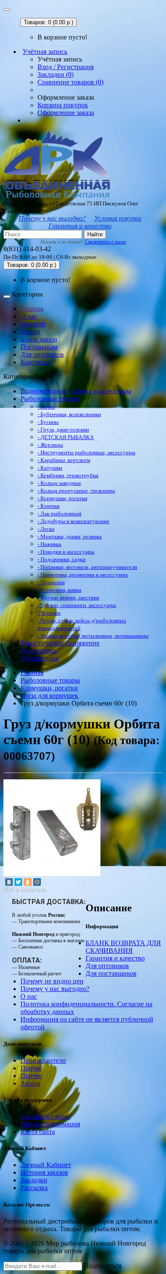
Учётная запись (45, 51)
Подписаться (102, 1265)
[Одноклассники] (27, 882)
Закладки (33, 1180)
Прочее (31, 1068)
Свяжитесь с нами (105, 242)
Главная (31, 308)
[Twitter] (18, 882)
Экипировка (38, 650)
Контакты (34, 362)
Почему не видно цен (51, 981)
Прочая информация (50, 1124)
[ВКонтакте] (9, 882)
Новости (33, 324)
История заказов (44, 1172)
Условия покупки (117, 218)
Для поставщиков (111, 973)
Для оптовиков (42, 354)
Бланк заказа (38, 339)
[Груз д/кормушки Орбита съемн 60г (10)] (51, 873)
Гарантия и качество (80, 226)
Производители (43, 1060)
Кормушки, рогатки (49, 688)
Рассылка (34, 1187)
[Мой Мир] (37, 882)
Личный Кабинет (45, 1164)
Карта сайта (37, 1131)
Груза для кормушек (49, 695)
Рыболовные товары (50, 398)
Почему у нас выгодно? (52, 218)
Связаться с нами (45, 1116)
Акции (30, 331)
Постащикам (38, 346)
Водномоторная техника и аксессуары (76, 391)
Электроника (39, 658)
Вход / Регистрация (65, 66)
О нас (28, 316)
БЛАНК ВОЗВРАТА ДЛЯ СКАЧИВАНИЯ (123, 946)
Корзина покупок (62, 105)
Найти (95, 234)
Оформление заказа (65, 112)
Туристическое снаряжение (60, 643)
